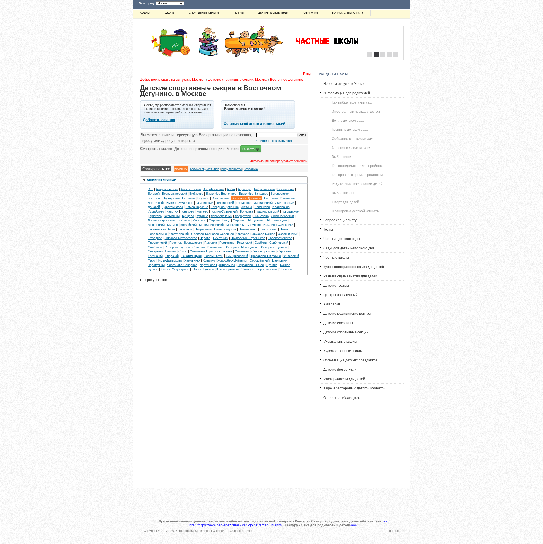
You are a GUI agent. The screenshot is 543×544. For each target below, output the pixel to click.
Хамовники (192, 260)
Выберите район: (162, 179)
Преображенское (280, 238)
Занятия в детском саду (351, 147)
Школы (169, 12)
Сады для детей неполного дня (348, 248)
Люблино (183, 220)
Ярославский (267, 269)
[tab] (224, 180)
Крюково (156, 216)
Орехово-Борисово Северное (212, 233)
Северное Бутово (177, 247)
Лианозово (261, 216)
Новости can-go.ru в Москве (344, 83)
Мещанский (156, 224)
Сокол (182, 251)
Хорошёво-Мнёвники (232, 260)
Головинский (225, 202)
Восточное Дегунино (286, 79)
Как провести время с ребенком (357, 174)
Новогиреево (248, 229)
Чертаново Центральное (217, 265)
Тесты (328, 229)
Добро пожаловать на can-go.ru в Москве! (172, 79)
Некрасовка (203, 229)
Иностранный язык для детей (356, 111)
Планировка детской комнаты (356, 211)
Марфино (199, 220)
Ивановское (281, 207)
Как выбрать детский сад (352, 102)
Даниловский (263, 202)
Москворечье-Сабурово (243, 224)
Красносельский (267, 211)
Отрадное (155, 238)
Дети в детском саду (348, 120)
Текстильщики (191, 256)
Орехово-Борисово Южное (255, 233)
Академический (167, 189)
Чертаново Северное (182, 265)
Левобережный (221, 216)
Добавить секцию (159, 120)
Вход (307, 73)
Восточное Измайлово (280, 198)
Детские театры (336, 285)
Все (150, 189)
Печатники (220, 238)
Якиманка (248, 269)
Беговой (154, 193)
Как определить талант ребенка (357, 165)
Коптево (202, 211)
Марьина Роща (219, 220)
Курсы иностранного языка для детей (353, 266)
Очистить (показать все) (274, 140)
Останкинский (288, 233)
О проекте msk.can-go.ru (341, 397)
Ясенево (285, 269)
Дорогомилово (172, 207)
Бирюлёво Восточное (221, 193)
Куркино (202, 216)
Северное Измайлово (207, 247)
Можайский (188, 224)
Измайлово (156, 211)
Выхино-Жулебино (179, 202)
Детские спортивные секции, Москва (237, 79)
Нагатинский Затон (161, 229)
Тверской (172, 256)
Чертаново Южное (251, 265)
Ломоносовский (282, 216)
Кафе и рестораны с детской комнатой (354, 388)
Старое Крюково (263, 251)
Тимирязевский (237, 256)
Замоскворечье (197, 207)
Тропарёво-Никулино (266, 256)
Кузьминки (172, 216)
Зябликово (262, 207)
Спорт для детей (345, 202)
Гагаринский (204, 202)
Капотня (172, 211)
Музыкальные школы (340, 341)
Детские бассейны (338, 322)
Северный (155, 251)
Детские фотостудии (340, 369)
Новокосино (268, 229)
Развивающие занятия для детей (350, 276)
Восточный (156, 202)
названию (251, 169)
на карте (248, 149)
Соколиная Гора (201, 251)
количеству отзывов (204, 169)
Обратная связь (241, 530)
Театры (238, 12)
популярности (231, 169)
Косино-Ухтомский (224, 211)
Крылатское (290, 211)
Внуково (203, 198)
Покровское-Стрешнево (248, 238)
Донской (154, 207)
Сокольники (223, 251)
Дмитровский (284, 202)
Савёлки (261, 242)
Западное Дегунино (225, 207)
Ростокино (226, 242)
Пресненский (157, 242)
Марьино (239, 220)
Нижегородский (225, 229)
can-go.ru (395, 530)
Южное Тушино (203, 269)
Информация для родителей (346, 93)
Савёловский (278, 242)
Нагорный (185, 229)
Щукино (271, 265)
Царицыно (279, 260)
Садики (145, 12)
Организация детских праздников (350, 360)
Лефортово (243, 216)
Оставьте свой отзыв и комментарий (254, 124)
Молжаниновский (211, 224)
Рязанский (244, 242)
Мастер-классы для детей (344, 378)
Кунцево (188, 216)
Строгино (284, 251)
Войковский (220, 198)
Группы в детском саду (350, 129)
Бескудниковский (174, 193)
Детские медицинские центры (347, 313)
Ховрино (209, 260)
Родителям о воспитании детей (357, 183)
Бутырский (172, 198)
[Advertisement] (361, 442)
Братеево (154, 198)
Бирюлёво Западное (253, 193)
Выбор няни (341, 156)
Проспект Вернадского (185, 242)
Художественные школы (343, 350)
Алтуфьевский (213, 189)
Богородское (280, 193)
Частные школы (336, 257)
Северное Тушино (274, 247)
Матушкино (256, 220)
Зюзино (246, 207)
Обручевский (179, 233)
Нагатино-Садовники (278, 224)
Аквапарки (310, 12)
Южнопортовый (227, 269)
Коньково (187, 211)
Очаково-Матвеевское (181, 238)
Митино (172, 224)
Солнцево (242, 251)
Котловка (246, 211)
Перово (205, 238)
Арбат (231, 189)
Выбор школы (343, 192)
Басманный (285, 189)
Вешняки (188, 198)
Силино (170, 251)
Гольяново (243, 202)
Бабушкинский (264, 189)
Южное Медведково (175, 269)
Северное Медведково (242, 247)
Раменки (210, 242)
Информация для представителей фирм (279, 161)
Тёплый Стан (213, 256)
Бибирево (196, 193)
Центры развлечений (273, 12)
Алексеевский (191, 189)
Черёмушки (156, 265)
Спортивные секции (204, 12)
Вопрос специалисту (347, 12)
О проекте (220, 530)
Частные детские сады (341, 238)
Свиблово (155, 247)
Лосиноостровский (161, 220)
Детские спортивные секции (346, 332)
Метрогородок (277, 220)
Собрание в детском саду (352, 138)
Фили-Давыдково (170, 260)
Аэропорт (244, 189)
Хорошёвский (260, 260)
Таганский (155, 256)
